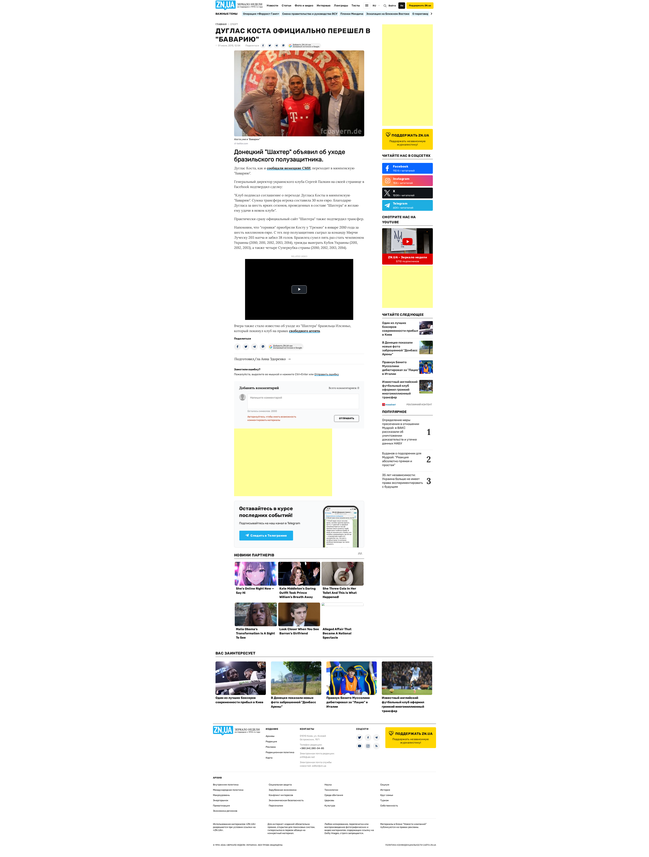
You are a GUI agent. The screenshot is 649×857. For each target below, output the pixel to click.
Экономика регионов (225, 810)
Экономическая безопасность (286, 800)
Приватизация (221, 805)
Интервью (324, 5)
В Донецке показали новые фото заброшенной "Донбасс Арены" (399, 348)
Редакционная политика (280, 752)
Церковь (329, 800)
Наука (328, 784)
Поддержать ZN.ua (420, 5)
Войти (392, 5)
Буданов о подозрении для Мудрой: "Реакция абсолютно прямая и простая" (401, 459)
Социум (384, 784)
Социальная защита (280, 784)
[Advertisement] (283, 462)
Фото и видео (304, 5)
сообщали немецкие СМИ (288, 168)
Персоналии (276, 805)
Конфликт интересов (281, 795)
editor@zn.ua (319, 765)
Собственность (389, 805)
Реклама (271, 747)
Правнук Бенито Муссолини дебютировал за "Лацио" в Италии (400, 368)
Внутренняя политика (225, 784)
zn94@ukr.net (307, 757)
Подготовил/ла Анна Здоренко (260, 359)
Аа (401, 5)
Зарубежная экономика (282, 789)
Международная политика (228, 789)
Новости (272, 5)
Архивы (270, 736)
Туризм (384, 800)
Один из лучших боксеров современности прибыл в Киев (400, 328)
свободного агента (304, 331)
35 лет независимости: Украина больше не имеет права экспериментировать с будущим (402, 481)
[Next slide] (431, 14)
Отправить (346, 418)
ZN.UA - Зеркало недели (407, 257)
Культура (329, 805)
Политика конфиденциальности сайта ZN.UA (410, 845)
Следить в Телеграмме (268, 535)
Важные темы (226, 14)
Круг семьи (386, 795)
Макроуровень (221, 795)
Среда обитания (333, 795)
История (385, 789)
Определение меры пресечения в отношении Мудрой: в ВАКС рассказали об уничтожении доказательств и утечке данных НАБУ (400, 431)
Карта (269, 757)
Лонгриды (341, 5)
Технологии (331, 789)
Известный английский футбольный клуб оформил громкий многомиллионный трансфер (399, 389)
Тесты (356, 5)
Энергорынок (220, 800)
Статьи (286, 5)
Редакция (271, 741)
